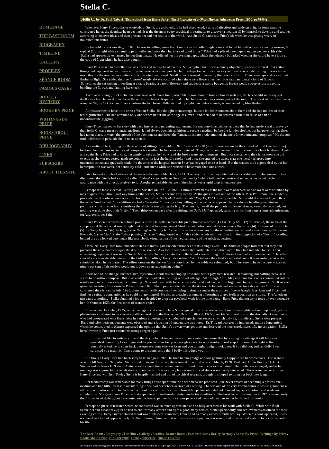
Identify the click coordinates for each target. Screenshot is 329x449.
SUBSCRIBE (51, 163)
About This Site (169, 438)
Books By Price (246, 434)
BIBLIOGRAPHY (55, 146)
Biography (113, 434)
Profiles (158, 434)
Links (135, 438)
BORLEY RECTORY (49, 99)
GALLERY (49, 62)
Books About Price (93, 438)
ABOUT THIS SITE (57, 172)
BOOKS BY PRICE (57, 110)
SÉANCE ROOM (55, 79)
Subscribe (149, 438)
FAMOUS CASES (55, 88)
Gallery (144, 434)
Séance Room (176, 434)
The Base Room (91, 434)
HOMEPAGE (51, 27)
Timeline (129, 434)
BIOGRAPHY (52, 44)
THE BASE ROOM (56, 36)
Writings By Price (273, 434)
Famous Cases (198, 434)
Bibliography (119, 438)
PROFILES (49, 71)
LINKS (45, 154)
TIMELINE (50, 53)
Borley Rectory (222, 434)
